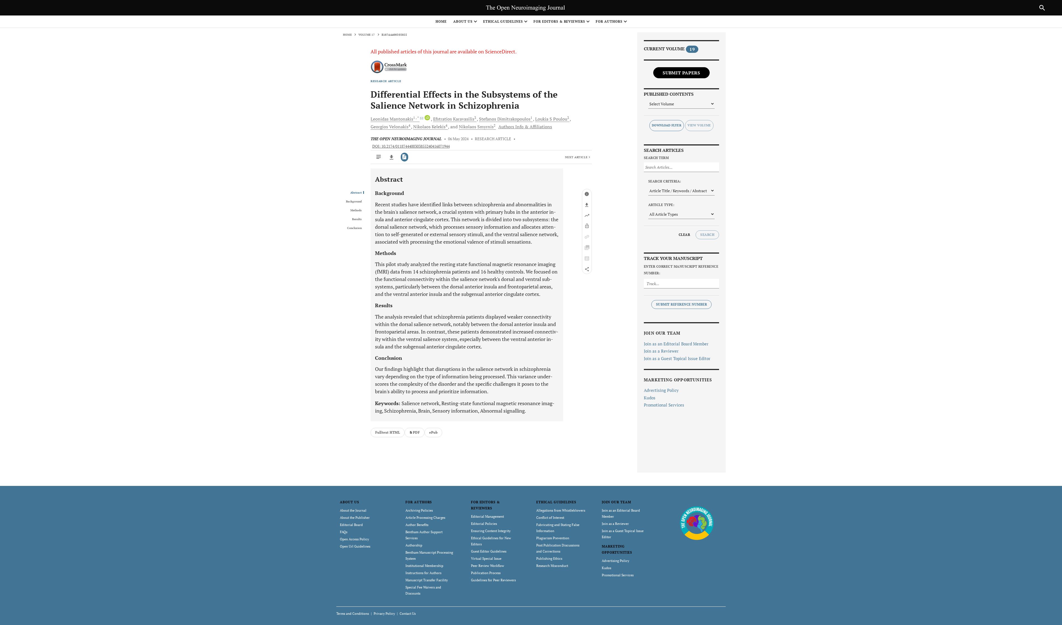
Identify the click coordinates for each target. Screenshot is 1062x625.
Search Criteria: (664, 181)
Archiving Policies (419, 510)
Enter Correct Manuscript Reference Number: (681, 269)
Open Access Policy (354, 539)
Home (441, 21)
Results (357, 219)
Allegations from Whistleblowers (560, 510)
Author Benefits (416, 525)
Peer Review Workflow (487, 566)
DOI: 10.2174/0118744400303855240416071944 (411, 146)
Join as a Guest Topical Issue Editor (677, 358)
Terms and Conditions (352, 613)
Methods (356, 210)
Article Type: (661, 205)
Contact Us (408, 613)
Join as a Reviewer (661, 351)
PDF (416, 432)
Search (707, 235)
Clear (684, 235)
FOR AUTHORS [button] (609, 21)
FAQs (343, 532)
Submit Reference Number (681, 304)
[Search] (1042, 7)
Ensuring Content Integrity (491, 531)
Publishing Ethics (549, 558)
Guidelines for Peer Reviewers (493, 580)
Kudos (649, 397)
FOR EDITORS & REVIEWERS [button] (559, 21)
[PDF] (404, 157)
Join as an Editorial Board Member (676, 344)
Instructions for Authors (423, 573)
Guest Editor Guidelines (488, 551)
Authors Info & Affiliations (525, 127)
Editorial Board (351, 525)
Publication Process (486, 573)
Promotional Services (664, 405)
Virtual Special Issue (486, 558)
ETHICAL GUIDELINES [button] (503, 21)
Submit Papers (681, 73)
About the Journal (353, 510)
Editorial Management (487, 516)
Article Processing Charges (425, 517)
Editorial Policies (484, 524)
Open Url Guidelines (355, 546)
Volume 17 (366, 35)
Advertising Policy (661, 390)
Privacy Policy (384, 613)
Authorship (413, 545)
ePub (433, 432)
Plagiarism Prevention (552, 538)
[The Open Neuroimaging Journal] (697, 523)
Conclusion (354, 228)
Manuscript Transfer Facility (426, 580)
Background (354, 201)
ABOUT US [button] (463, 21)
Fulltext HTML (387, 432)
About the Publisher (355, 517)
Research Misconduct (552, 566)
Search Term (656, 158)
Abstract (356, 192)
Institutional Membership (424, 566)
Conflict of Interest (550, 517)
